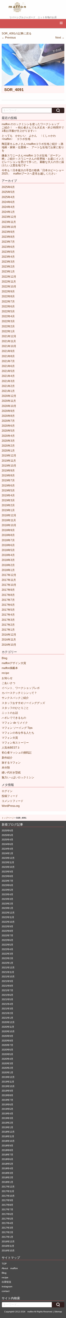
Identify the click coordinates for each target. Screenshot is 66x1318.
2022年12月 (9, 276)
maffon (30, 1312)
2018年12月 (9, 515)
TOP (4, 1263)
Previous (9, 37)
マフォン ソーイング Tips (17, 727)
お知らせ (7, 678)
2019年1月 (8, 510)
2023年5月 (8, 251)
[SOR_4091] (33, 64)
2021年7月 (8, 361)
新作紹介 (7, 757)
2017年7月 (8, 599)
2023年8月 (8, 236)
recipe (5, 673)
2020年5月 (8, 430)
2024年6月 (8, 202)
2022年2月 (8, 326)
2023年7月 (8, 241)
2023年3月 (8, 261)
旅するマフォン (11, 762)
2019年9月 (8, 470)
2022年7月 (8, 301)
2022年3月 (8, 321)
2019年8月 (8, 475)
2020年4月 (8, 435)
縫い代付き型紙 (11, 772)
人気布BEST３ (11, 747)
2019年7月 (8, 480)
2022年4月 (8, 316)
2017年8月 (8, 594)
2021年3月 (8, 381)
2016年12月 (9, 634)
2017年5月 (8, 609)
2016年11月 (9, 639)
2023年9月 (8, 231)
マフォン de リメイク (15, 722)
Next (59, 37)
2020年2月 (8, 445)
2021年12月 (9, 336)
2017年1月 (8, 629)
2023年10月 (9, 226)
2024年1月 (8, 211)
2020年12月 (9, 395)
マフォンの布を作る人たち (18, 732)
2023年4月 (8, 256)
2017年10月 (9, 584)
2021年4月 (8, 376)
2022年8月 (8, 296)
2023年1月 (8, 271)
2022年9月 (8, 291)
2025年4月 (8, 197)
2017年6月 (8, 604)
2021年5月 (8, 371)
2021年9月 (8, 351)
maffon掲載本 (10, 668)
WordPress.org (11, 805)
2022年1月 (8, 331)
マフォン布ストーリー (15, 742)
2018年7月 (8, 540)
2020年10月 (9, 406)
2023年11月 (9, 221)
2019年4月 (8, 495)
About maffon (10, 1268)
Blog (4, 658)
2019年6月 (8, 485)
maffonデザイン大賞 (14, 663)
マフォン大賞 (10, 737)
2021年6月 (8, 366)
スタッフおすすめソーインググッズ (23, 703)
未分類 (6, 767)
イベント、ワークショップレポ (21, 688)
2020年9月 (8, 410)
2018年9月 (8, 530)
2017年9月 (8, 589)
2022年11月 (9, 281)
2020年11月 (9, 400)
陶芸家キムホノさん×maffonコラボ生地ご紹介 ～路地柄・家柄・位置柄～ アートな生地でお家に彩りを (33, 147)
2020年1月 (8, 450)
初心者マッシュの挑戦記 (16, 752)
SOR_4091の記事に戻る (16, 33)
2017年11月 (9, 579)
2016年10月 (9, 644)
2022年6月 (8, 306)
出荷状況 (6, 1282)
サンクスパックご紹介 (15, 697)
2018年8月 (8, 535)
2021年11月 (9, 341)
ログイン (7, 791)
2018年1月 (8, 570)
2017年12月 (9, 575)
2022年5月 (8, 311)
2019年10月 (9, 465)
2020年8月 (8, 415)
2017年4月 (8, 614)
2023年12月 (9, 216)
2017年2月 (8, 624)
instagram (7, 1286)
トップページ (8, 818)
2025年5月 (8, 192)
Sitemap (58, 1312)
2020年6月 (8, 425)
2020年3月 (8, 440)
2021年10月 (9, 346)
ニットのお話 (10, 712)
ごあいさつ (8, 683)
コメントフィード (12, 800)
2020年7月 (8, 420)
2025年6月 (8, 187)
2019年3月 (8, 500)
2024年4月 (8, 206)
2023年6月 (8, 246)
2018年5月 (8, 550)
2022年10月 (9, 286)
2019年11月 (9, 460)
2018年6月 (8, 545)
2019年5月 (8, 490)
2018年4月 (8, 555)
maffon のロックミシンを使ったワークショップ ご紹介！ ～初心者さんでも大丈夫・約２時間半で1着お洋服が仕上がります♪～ (33, 127)
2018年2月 (8, 565)
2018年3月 (8, 560)
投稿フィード (10, 796)
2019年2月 (8, 505)
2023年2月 (8, 266)
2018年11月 (9, 520)
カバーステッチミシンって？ (19, 692)
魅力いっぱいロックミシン (18, 777)
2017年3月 (8, 619)
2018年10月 (9, 525)
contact (5, 1291)
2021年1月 (8, 391)
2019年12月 (9, 455)
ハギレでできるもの (14, 717)
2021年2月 (8, 386)
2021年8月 (8, 356)
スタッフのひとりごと (15, 707)
